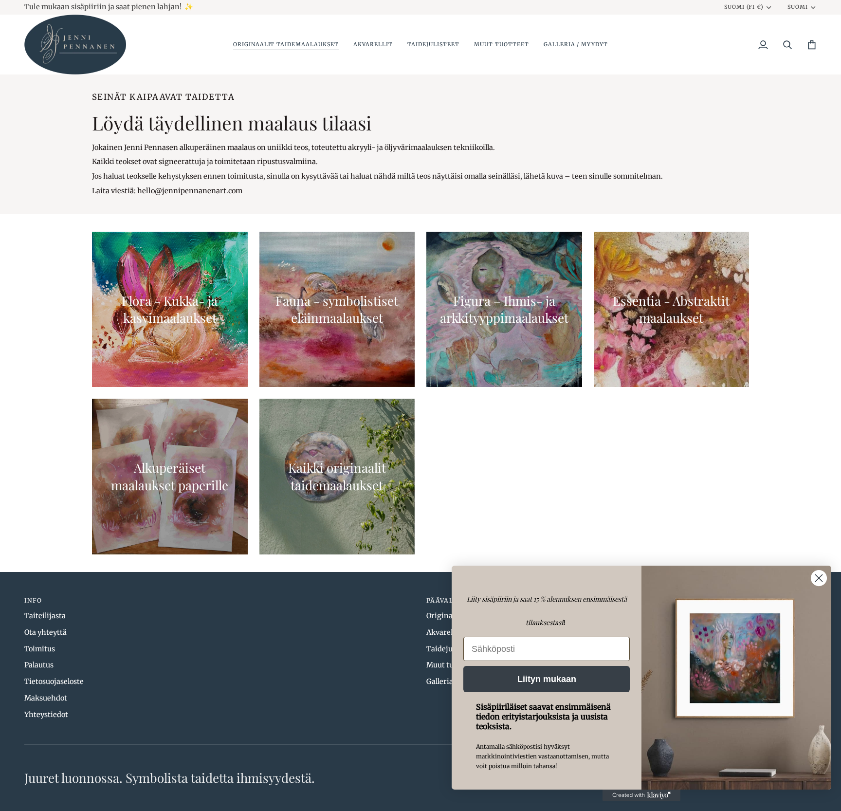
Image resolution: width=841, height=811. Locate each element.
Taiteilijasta (45, 615)
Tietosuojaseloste (54, 681)
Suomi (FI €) (744, 6)
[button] (286, 45)
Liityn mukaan (546, 679)
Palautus (39, 665)
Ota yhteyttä (45, 632)
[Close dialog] (818, 578)
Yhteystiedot (46, 714)
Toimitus (39, 649)
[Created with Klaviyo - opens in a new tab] (641, 795)
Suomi (797, 6)
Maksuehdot (45, 698)
